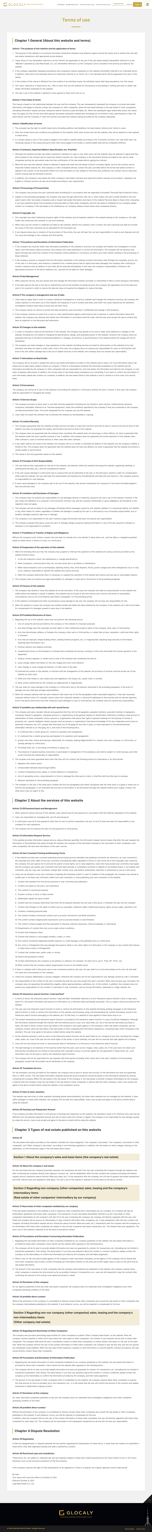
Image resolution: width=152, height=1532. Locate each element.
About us (129, 4)
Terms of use (140, 1529)
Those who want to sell (103, 4)
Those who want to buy (87, 4)
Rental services (118, 4)
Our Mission (61, 4)
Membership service (72, 4)
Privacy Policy (129, 1529)
